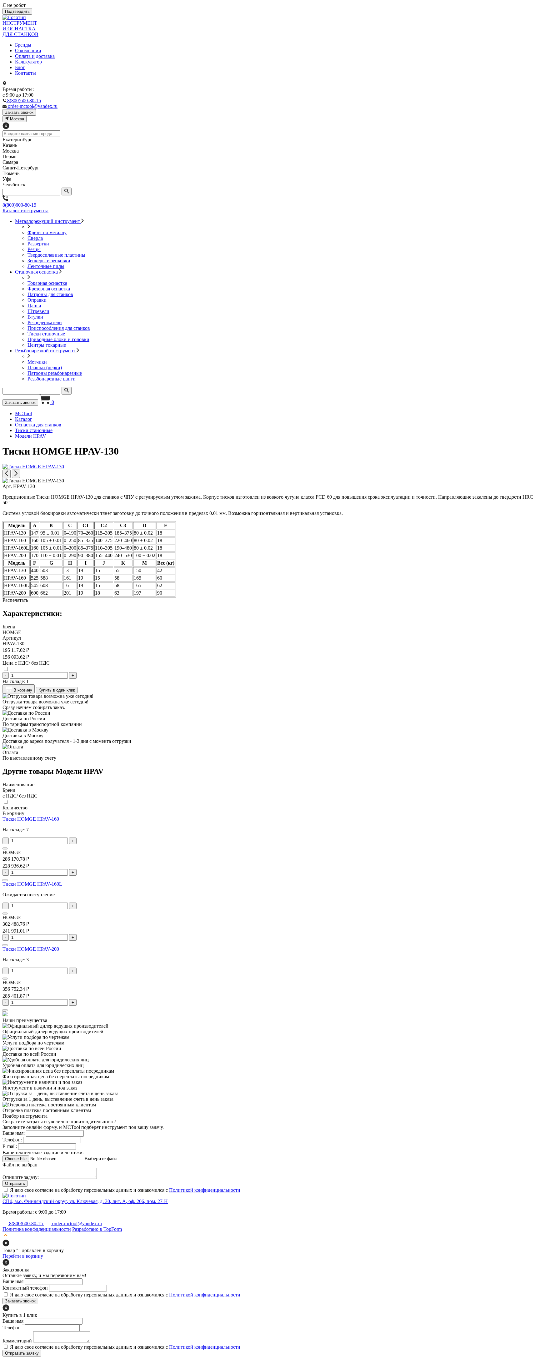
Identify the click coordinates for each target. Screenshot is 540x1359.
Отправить (15, 1183)
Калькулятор (28, 61)
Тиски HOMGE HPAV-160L (32, 884)
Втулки (35, 317)
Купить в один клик (56, 690)
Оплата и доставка (35, 56)
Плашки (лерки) (45, 367)
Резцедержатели (45, 322)
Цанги (34, 305)
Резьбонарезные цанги (52, 378)
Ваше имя (12, 1281)
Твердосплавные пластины (56, 255)
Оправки (37, 300)
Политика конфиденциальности (36, 1229)
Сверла (35, 238)
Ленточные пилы (46, 266)
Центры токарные (47, 345)
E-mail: (9, 1146)
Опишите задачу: (20, 1177)
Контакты (25, 73)
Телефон (11, 1327)
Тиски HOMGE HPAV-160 (30, 819)
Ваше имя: (13, 1133)
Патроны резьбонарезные (55, 373)
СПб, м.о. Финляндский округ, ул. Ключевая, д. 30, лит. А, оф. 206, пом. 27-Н (85, 1201)
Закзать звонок (19, 112)
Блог (20, 67)
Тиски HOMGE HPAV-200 (30, 949)
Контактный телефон (25, 1288)
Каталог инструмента (25, 210)
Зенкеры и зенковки (49, 260)
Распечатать (15, 600)
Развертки (38, 243)
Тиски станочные (46, 333)
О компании (28, 50)
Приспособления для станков (59, 328)
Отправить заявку (22, 1353)
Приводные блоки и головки (58, 339)
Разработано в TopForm (97, 1229)
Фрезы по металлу (47, 232)
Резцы (34, 249)
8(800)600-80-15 (19, 205)
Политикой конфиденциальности (204, 1190)
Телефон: (12, 1139)
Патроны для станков (50, 294)
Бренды (23, 45)
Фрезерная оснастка (49, 288)
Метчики (37, 362)
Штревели (38, 311)
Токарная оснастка (47, 283)
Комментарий (17, 1340)
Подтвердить (17, 11)
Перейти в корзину (22, 1256)
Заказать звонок (20, 402)
